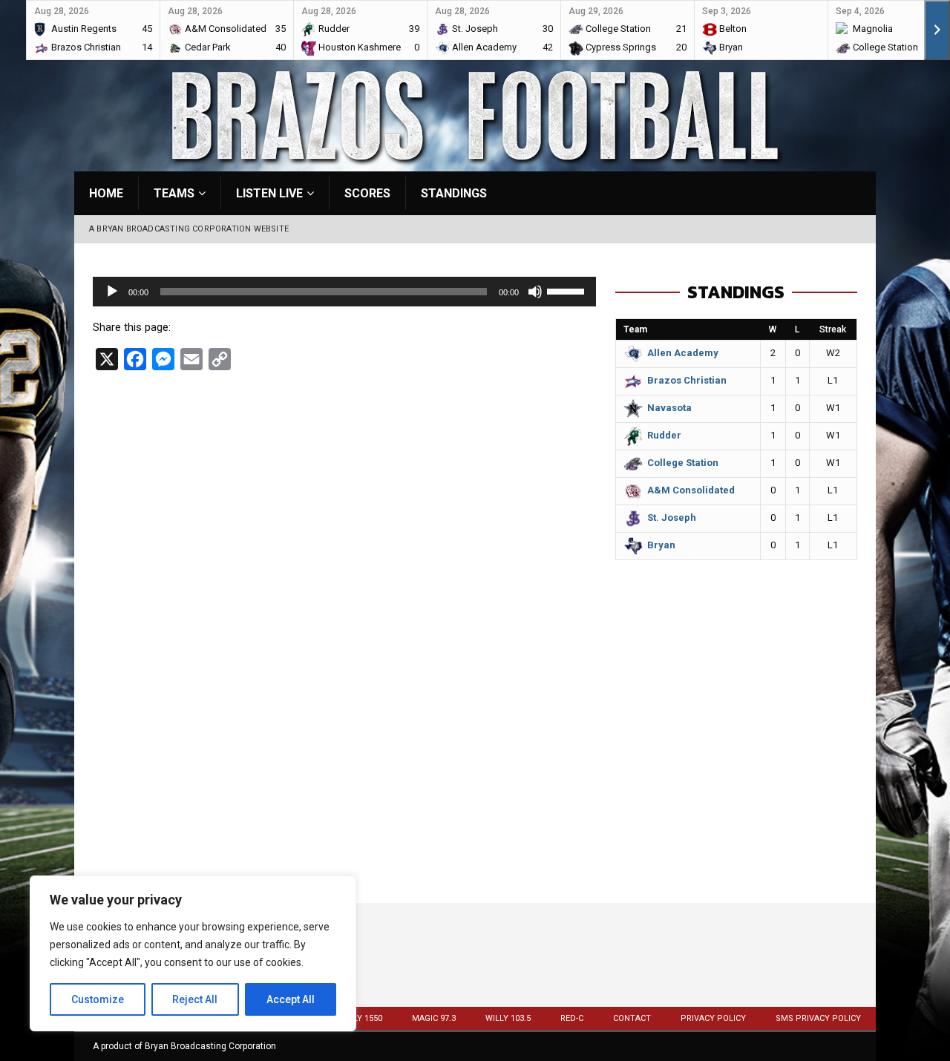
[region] (193, 953)
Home (106, 193)
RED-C (571, 1018)
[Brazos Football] (475, 162)
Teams (174, 193)
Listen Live (269, 193)
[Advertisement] (736, 773)
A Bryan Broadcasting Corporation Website (189, 229)
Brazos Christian (687, 380)
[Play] (112, 291)
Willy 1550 (360, 1018)
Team (635, 329)
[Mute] (535, 291)
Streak (832, 329)
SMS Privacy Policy (818, 1018)
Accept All (290, 999)
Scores (367, 193)
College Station (682, 462)
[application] (344, 291)
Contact (632, 1018)
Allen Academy (682, 352)
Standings (454, 193)
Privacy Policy (713, 1018)
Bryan (661, 545)
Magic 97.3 (434, 1018)
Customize (97, 999)
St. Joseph (671, 517)
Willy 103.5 (508, 1018)
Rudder (664, 435)
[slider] (568, 290)
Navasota (669, 407)
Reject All (194, 999)
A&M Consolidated (691, 490)
